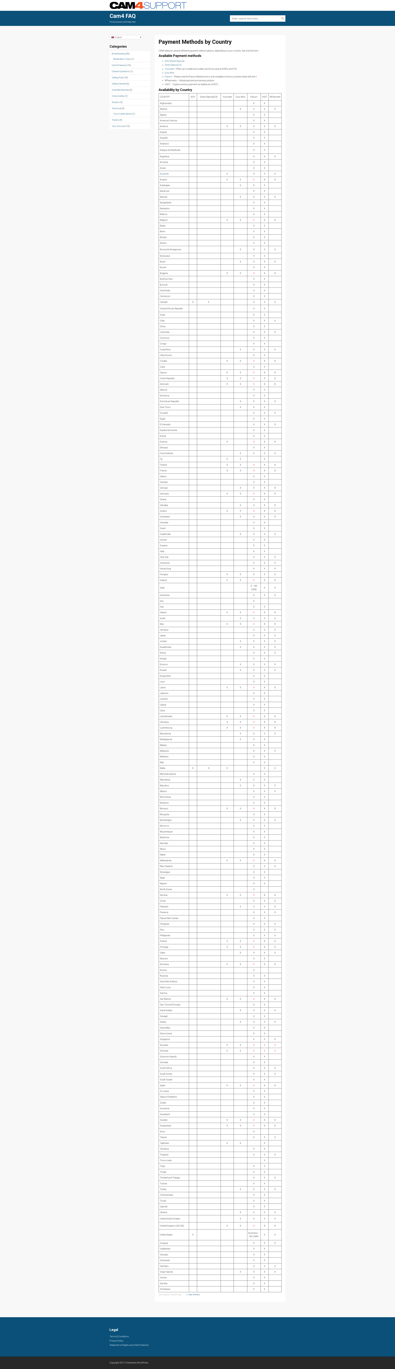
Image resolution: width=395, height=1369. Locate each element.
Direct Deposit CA (173, 65)
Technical (116, 108)
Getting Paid (117, 77)
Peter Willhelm (194, 1295)
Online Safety (118, 96)
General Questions (121, 71)
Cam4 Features (119, 65)
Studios (115, 102)
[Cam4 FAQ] (148, 5)
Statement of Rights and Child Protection (129, 1345)
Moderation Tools (122, 59)
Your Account (118, 126)
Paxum (168, 76)
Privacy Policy (116, 1341)
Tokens (115, 120)
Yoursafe (169, 69)
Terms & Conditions (119, 1336)
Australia (164, 174)
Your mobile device (122, 114)
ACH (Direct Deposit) (175, 61)
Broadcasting (118, 53)
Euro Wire (169, 73)
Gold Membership (120, 90)
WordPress (142, 1362)
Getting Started (119, 83)
